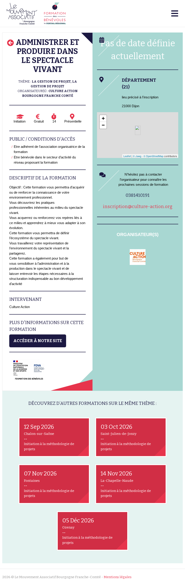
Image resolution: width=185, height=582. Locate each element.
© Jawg (137, 156)
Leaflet (127, 156)
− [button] (103, 125)
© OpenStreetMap (153, 156)
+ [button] (103, 118)
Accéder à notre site (37, 340)
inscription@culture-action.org (137, 206)
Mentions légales (118, 577)
